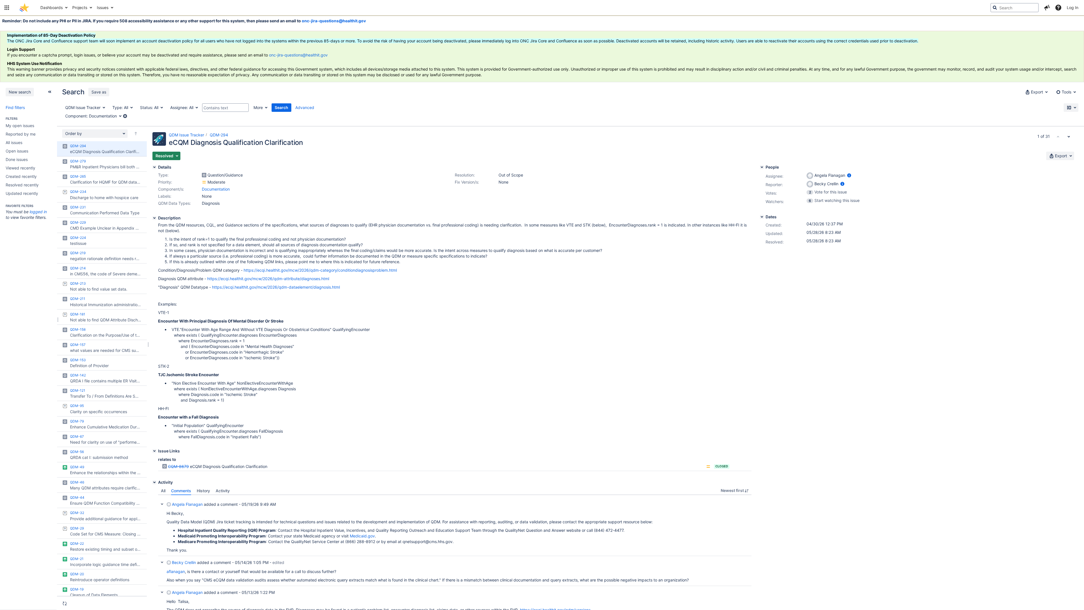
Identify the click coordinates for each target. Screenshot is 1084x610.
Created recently (21, 176)
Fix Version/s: (467, 182)
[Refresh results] (64, 603)
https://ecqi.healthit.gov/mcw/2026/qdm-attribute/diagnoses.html (268, 278)
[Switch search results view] (1071, 107)
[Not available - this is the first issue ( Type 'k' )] (1058, 136)
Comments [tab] (181, 490)
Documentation (216, 189)
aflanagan (176, 571)
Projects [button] (79, 7)
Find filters (15, 107)
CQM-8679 (178, 466)
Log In (1072, 7)
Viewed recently (20, 167)
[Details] (154, 167)
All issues (14, 142)
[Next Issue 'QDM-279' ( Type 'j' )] (1068, 136)
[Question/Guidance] (204, 175)
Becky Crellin (184, 562)
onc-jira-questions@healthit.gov (334, 20)
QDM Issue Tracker (186, 134)
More (258, 107)
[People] (762, 167)
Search (281, 107)
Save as (98, 92)
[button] (7, 7)
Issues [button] (102, 7)
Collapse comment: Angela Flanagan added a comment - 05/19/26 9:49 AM (162, 504)
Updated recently (22, 193)
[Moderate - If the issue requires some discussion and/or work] (204, 182)
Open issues (17, 151)
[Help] (1058, 7)
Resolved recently (22, 184)
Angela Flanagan (187, 504)
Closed (721, 466)
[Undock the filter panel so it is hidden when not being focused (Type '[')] (50, 92)
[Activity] (154, 482)
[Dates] (762, 217)
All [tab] (163, 490)
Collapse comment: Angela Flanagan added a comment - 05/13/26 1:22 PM (162, 592)
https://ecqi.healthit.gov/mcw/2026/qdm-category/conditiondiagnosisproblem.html (320, 270)
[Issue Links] (154, 451)
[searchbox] (1015, 7)
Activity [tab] (223, 490)
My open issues (20, 125)
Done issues (17, 159)
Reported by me (21, 134)
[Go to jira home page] (24, 7)
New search (20, 92)
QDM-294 (219, 134)
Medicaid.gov (362, 535)
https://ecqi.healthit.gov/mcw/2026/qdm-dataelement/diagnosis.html (276, 287)
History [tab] (203, 490)
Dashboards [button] (51, 7)
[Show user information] (849, 175)
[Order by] (135, 133)
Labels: (164, 196)
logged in (38, 211)
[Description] (154, 218)
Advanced (304, 107)
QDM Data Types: (174, 203)
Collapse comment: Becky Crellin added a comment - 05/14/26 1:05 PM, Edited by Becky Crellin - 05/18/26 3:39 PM (162, 562)
